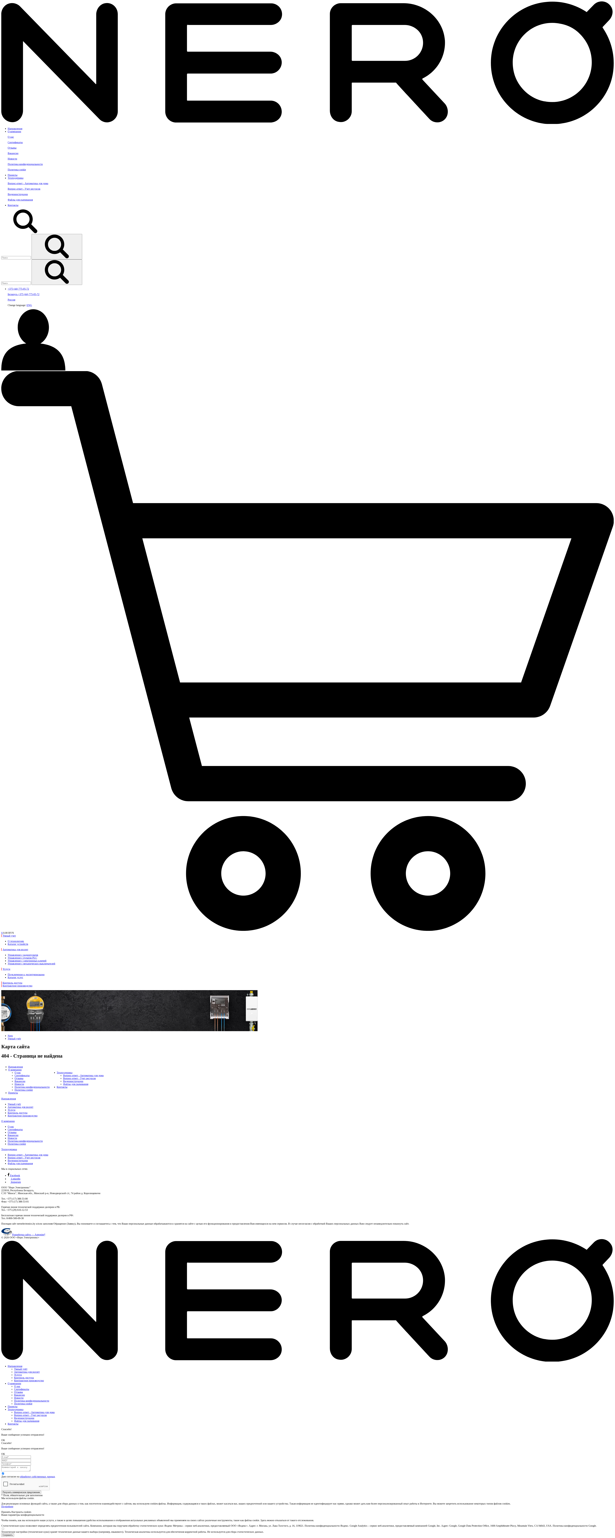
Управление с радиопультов (23, 955)
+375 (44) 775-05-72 (28, 294)
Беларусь (13, 294)
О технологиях (16, 941)
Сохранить (8, 1535)
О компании (14, 131)
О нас (11, 137)
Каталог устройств (18, 944)
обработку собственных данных (37, 1476)
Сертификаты (15, 142)
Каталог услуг (15, 977)
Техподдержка (15, 178)
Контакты (13, 205)
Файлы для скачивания (20, 199)
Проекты (12, 175)
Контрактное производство (22, 1115)
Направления (15, 128)
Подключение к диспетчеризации (26, 974)
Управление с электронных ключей (27, 960)
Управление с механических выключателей (31, 963)
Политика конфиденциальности (25, 164)
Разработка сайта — (28, 1234)
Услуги (11, 1110)
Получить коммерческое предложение (21, 1492)
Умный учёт (14, 1038)
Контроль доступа (17, 1112)
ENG (29, 305)
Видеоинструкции (18, 194)
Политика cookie (17, 169)
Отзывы (12, 147)
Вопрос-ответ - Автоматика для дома (28, 183)
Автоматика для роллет (20, 1107)
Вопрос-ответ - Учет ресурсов (24, 188)
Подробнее (7, 1506)
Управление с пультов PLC (22, 957)
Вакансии (13, 153)
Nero (10, 1035)
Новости (12, 158)
